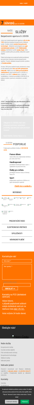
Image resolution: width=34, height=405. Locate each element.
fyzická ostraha (6, 63)
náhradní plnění (12, 371)
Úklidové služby (5, 358)
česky (21, 3)
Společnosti (17, 233)
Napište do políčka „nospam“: (10, 282)
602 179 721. (19, 309)
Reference (17, 192)
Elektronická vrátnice (17, 227)
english (26, 3)
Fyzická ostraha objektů (8, 350)
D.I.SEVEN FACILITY (25, 371)
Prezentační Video (17, 221)
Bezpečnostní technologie (8, 355)
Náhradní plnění (17, 240)
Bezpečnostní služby (7, 347)
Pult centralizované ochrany (9, 352)
